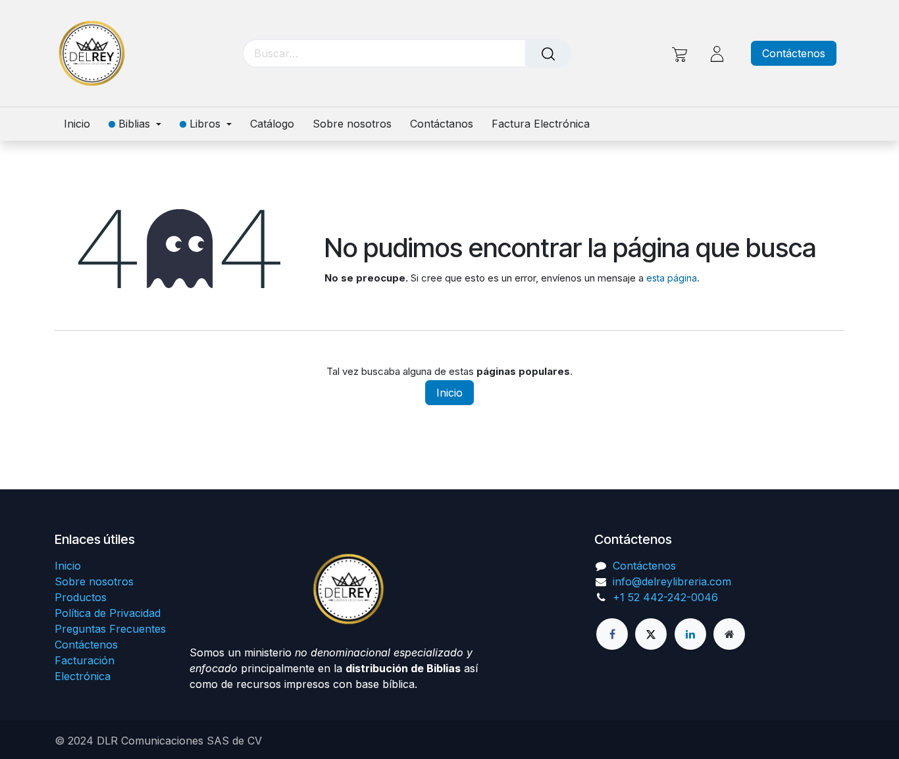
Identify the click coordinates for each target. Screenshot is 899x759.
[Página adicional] (729, 634)
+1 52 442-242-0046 (665, 597)
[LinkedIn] (690, 634)
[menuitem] (81, 124)
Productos (81, 597)
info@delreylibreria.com (672, 581)
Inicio (449, 392)
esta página (671, 277)
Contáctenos (793, 53)
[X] (651, 634)
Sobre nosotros (94, 581)
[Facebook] (612, 634)
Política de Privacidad (108, 613)
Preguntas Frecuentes (110, 628)
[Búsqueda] (548, 53)
